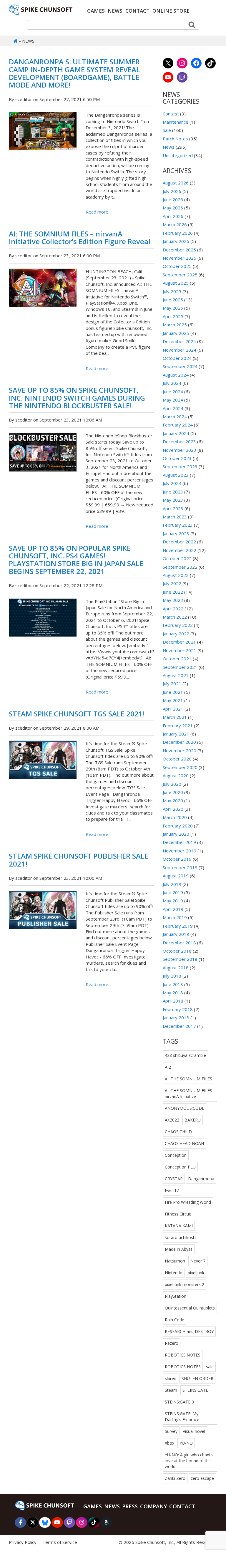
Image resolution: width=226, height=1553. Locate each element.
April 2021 (173, 709)
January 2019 (176, 934)
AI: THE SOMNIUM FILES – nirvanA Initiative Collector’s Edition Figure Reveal (79, 237)
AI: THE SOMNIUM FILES (188, 1079)
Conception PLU (180, 1167)
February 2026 (178, 233)
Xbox (169, 1443)
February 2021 (178, 725)
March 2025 (175, 325)
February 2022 (178, 625)
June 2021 (173, 692)
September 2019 (180, 867)
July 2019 (172, 884)
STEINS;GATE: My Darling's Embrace (182, 1416)
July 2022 (172, 583)
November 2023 (179, 450)
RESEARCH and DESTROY (189, 1331)
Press (130, 1506)
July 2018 (172, 976)
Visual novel (194, 1431)
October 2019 (177, 859)
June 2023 (173, 492)
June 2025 (173, 300)
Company (153, 1506)
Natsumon (175, 1261)
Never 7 (197, 1261)
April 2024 (173, 408)
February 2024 (178, 425)
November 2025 (179, 258)
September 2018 (180, 959)
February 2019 (178, 926)
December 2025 (179, 250)
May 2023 (173, 500)
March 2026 (175, 224)
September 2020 (180, 767)
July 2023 (172, 483)
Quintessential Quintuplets (190, 1308)
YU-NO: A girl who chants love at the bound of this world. (189, 1460)
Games (96, 10)
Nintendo (173, 1272)
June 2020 (173, 792)
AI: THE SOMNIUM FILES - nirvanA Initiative (190, 1093)
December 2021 (179, 642)
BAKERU (193, 1120)
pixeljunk (196, 1272)
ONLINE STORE (171, 10)
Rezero (171, 1343)
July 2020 (172, 784)
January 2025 (176, 333)
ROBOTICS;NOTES (182, 1355)
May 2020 (173, 800)
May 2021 (173, 700)
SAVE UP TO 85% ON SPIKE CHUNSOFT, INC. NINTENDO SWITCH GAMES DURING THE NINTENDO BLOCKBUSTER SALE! (77, 397)
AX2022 (172, 1120)
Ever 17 (172, 1190)
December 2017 (179, 1026)
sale (210, 1366)
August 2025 (176, 283)
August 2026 (176, 183)
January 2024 (176, 433)
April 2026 (173, 216)
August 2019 (176, 876)
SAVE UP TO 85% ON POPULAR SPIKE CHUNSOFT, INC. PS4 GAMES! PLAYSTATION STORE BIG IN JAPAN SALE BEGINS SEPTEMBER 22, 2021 (76, 559)
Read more (97, 212)
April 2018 (173, 1001)
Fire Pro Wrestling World (188, 1202)
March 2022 (175, 617)
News (115, 10)
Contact (137, 10)
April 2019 (173, 909)
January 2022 (176, 634)
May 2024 (173, 400)
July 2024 (172, 383)
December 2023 (179, 441)
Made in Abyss (178, 1249)
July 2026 (172, 191)
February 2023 (178, 525)
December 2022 (179, 542)
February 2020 (178, 826)
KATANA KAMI (179, 1225)
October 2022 (177, 558)
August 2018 (176, 968)
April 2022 (173, 609)
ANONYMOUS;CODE (184, 1108)
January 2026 (176, 241)
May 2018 (173, 992)
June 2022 (173, 592)
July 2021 (172, 683)
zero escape (202, 1478)
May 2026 (173, 208)
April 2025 (173, 316)
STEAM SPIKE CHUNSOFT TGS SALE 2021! (77, 713)
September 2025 (180, 275)
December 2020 (179, 742)
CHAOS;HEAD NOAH (184, 1143)
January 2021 (176, 734)
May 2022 (173, 600)
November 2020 (179, 750)
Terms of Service (59, 1542)
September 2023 (180, 466)
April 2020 (173, 809)
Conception (176, 1155)
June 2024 (173, 391)
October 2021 (177, 659)
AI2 (168, 1067)
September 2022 (180, 567)
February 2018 (178, 1009)
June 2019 (173, 892)
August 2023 (176, 475)
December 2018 (179, 943)
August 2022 (176, 575)
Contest (171, 114)
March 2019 (175, 917)
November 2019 (179, 851)
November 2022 (179, 550)
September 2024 (180, 366)
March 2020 (175, 817)
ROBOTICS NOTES (183, 1366)
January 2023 (176, 533)
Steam (171, 1390)
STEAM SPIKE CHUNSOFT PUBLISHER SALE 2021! (78, 859)
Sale (167, 130)
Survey (171, 1431)
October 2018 (177, 951)
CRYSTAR (174, 1178)
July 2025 (172, 291)
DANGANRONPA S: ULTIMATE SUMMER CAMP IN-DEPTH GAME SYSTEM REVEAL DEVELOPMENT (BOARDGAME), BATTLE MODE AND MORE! (74, 73)
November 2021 (179, 650)
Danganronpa (201, 1178)
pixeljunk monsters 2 (184, 1284)
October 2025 (177, 266)
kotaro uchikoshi (180, 1237)
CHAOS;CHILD (178, 1131)
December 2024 (179, 341)
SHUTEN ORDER (197, 1378)
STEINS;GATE (195, 1390)
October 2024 (177, 358)
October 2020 (177, 759)
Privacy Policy (22, 1542)
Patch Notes (175, 139)
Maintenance (175, 122)
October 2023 (177, 458)
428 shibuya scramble (185, 1055)
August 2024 (176, 375)
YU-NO (186, 1443)
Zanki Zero (175, 1478)
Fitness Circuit (178, 1214)
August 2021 (176, 675)
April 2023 (173, 508)
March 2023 (175, 517)
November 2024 (179, 350)
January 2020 (176, 834)
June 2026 (173, 199)
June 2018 (173, 984)
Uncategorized (178, 155)
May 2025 (173, 308)
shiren (170, 1378)
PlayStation (175, 1296)
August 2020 (176, 775)
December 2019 (179, 842)
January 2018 (176, 1017)
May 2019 (173, 901)
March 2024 (175, 416)
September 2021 (180, 667)
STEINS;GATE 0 (179, 1402)
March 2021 (175, 717)
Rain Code (174, 1319)
